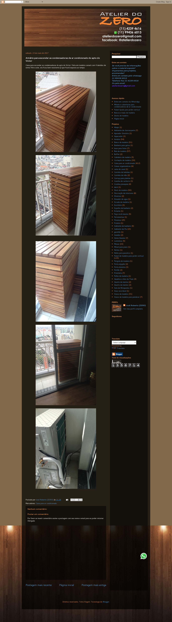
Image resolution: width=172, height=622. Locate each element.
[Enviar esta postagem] (67, 499)
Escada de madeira (121, 202)
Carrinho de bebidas (122, 172)
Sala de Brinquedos (121, 288)
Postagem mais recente (39, 585)
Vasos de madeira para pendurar (127, 297)
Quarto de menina (121, 282)
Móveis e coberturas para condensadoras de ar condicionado (127, 105)
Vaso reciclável (120, 291)
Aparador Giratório (121, 133)
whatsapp (136, 75)
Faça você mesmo (121, 214)
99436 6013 (121, 78)
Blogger (106, 602)
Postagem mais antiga (93, 585)
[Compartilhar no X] (76, 500)
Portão (116, 270)
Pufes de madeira (121, 276)
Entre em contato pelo (122, 75)
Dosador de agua (121, 199)
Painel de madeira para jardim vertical (129, 256)
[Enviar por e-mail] (71, 500)
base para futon (120, 148)
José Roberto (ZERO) (136, 305)
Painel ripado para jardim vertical (127, 109)
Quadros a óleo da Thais (123, 279)
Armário (117, 139)
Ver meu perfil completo (133, 309)
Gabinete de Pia (120, 229)
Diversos (117, 196)
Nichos (116, 250)
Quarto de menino (121, 285)
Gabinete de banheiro (122, 226)
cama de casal (119, 169)
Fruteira (117, 223)
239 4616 (133, 80)
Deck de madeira (120, 190)
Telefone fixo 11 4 (120, 80)
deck (116, 187)
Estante (117, 211)
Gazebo (117, 235)
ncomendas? (118, 73)
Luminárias (118, 241)
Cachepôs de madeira (122, 160)
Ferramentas (119, 217)
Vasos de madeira (121, 294)
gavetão (117, 232)
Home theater (119, 238)
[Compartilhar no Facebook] (79, 500)
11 (113, 78)
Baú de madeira (120, 151)
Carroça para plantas (122, 178)
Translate (121, 348)
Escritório (118, 205)
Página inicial (66, 585)
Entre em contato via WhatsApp (127, 101)
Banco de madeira (121, 142)
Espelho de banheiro (122, 208)
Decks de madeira (121, 115)
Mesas (116, 244)
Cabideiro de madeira (122, 157)
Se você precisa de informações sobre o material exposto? (126, 66)
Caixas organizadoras (122, 166)
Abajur (116, 127)
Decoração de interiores (123, 193)
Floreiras (117, 220)
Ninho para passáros (122, 253)
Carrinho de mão (120, 175)
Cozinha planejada (121, 184)
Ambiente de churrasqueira (124, 130)
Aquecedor (118, 136)
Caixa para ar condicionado (46, 503)
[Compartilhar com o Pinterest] (81, 500)
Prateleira (118, 273)
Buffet (116, 154)
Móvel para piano (121, 247)
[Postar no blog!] (74, 500)
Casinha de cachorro (122, 181)
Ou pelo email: (118, 83)
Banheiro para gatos (122, 145)
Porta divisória (119, 267)
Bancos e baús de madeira (124, 112)
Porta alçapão (119, 264)
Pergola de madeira (121, 261)
